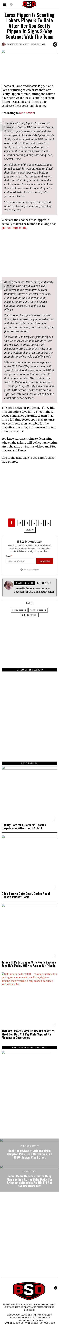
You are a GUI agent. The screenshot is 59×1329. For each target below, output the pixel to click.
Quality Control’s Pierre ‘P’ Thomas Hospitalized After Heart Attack (24, 826)
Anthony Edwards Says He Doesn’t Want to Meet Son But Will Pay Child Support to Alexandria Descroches (28, 1034)
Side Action (26, 113)
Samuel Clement (19, 44)
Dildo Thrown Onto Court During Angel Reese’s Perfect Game (26, 895)
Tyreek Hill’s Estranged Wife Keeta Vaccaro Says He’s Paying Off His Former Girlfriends (29, 964)
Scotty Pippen (29, 614)
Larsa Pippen (19, 610)
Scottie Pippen (38, 610)
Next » (30, 529)
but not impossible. (14, 227)
